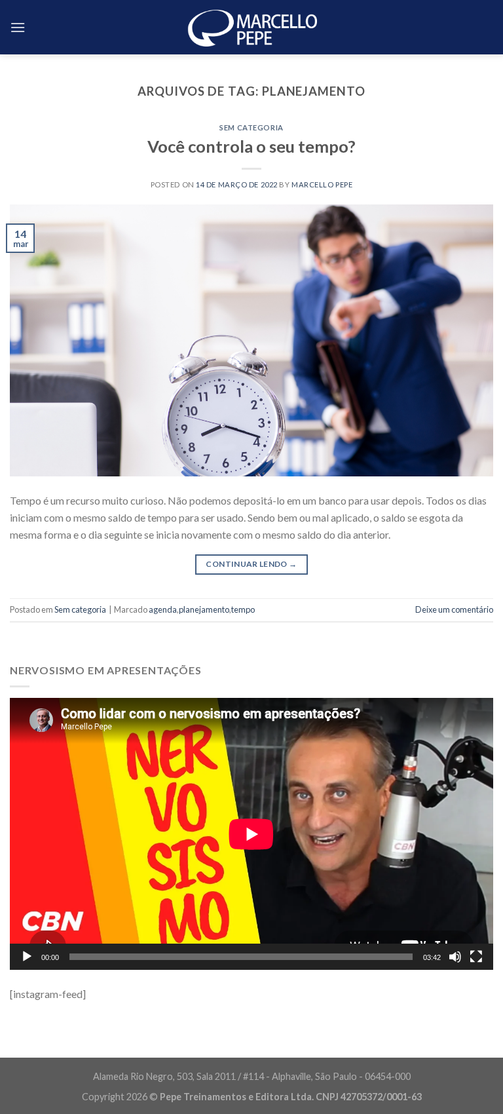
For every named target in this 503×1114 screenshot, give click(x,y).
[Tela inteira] (476, 956)
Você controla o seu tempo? (251, 146)
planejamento (204, 609)
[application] (251, 834)
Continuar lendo (251, 564)
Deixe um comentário (454, 609)
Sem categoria (251, 127)
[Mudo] (455, 956)
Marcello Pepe (321, 184)
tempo (243, 609)
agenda (163, 609)
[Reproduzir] (26, 956)
